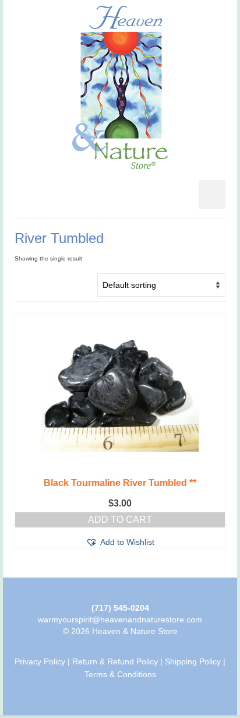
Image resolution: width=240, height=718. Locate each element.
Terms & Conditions (120, 674)
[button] (120, 542)
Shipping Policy (193, 661)
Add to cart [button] (120, 520)
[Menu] (212, 194)
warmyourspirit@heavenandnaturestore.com (120, 619)
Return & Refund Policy (115, 661)
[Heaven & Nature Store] (120, 87)
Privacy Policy (40, 661)
